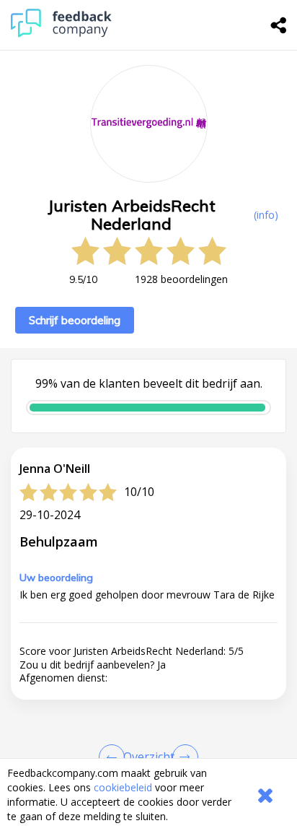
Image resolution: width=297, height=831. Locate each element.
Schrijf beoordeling (74, 320)
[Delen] (279, 25)
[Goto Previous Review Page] (114, 757)
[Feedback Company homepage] (61, 33)
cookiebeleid (123, 787)
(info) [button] (266, 215)
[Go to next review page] (182, 757)
